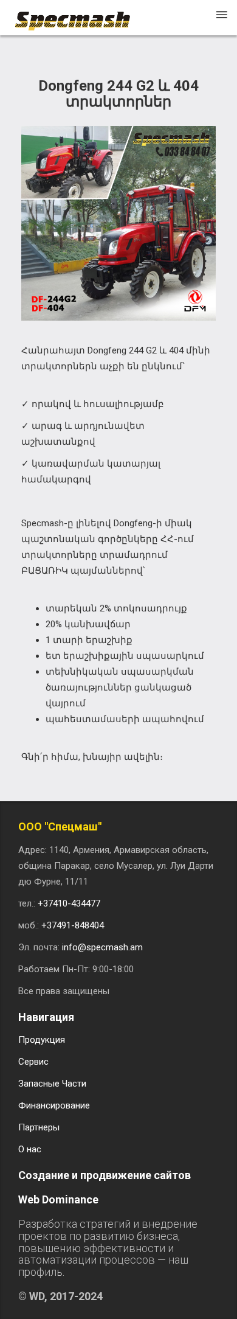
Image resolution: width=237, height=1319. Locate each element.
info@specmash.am (102, 947)
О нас (29, 1149)
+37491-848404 (72, 925)
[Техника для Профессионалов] (78, 15)
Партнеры (39, 1127)
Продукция (41, 1039)
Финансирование (54, 1105)
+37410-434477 (69, 903)
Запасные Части (52, 1083)
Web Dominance (58, 1199)
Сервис (33, 1061)
